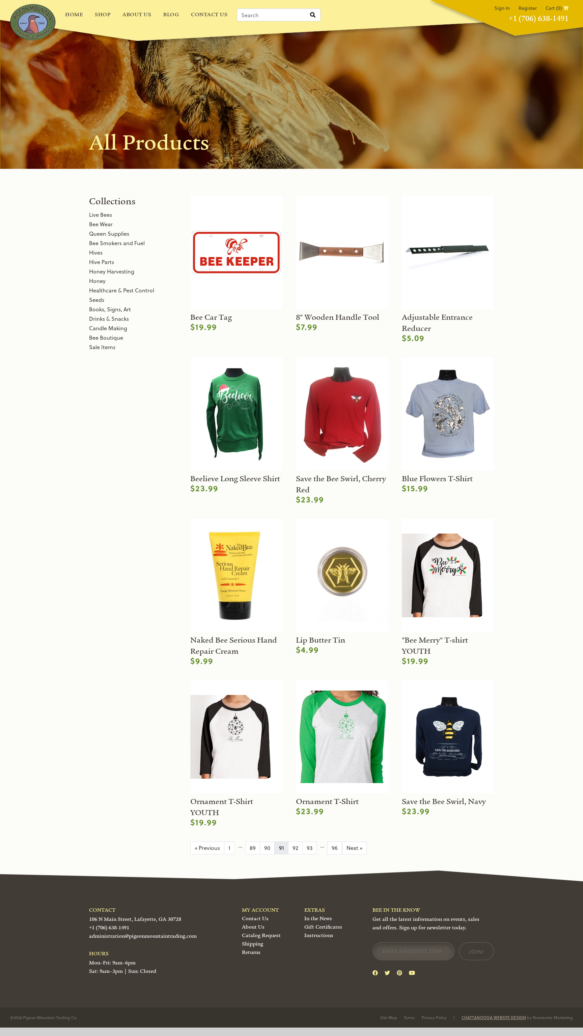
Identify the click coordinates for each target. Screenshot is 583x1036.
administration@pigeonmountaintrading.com (143, 936)
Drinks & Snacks (109, 318)
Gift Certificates (323, 927)
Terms (409, 1017)
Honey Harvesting (111, 271)
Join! (476, 951)
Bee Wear (101, 224)
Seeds (96, 300)
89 (253, 848)
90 (267, 848)
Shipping (252, 944)
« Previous (207, 848)
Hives (96, 252)
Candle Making (108, 328)
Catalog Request (261, 935)
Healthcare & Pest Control (121, 290)
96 (335, 848)
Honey (97, 281)
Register (528, 7)
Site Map (388, 1017)
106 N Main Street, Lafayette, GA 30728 (135, 919)
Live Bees (100, 214)
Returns (251, 952)
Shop (102, 14)
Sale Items (102, 347)
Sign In (502, 7)
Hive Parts (101, 262)
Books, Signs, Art (110, 309)
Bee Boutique (106, 337)
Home (74, 14)
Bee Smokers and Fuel (117, 243)
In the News (318, 918)
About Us (136, 14)
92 (295, 848)
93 (309, 848)
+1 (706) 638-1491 (538, 18)
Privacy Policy (434, 1017)
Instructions (318, 935)
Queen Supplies (109, 233)
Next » (354, 848)
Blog (171, 14)
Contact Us (209, 14)
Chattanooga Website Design (494, 1017)
